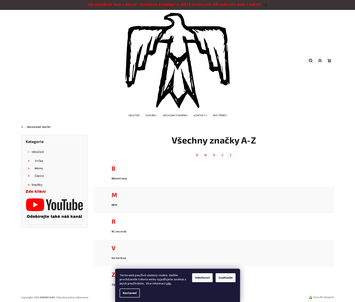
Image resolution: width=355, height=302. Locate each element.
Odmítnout (202, 278)
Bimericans (119, 178)
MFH (114, 205)
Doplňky (37, 185)
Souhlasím (225, 278)
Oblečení (38, 152)
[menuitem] (134, 115)
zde (168, 283)
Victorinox (119, 258)
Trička (39, 161)
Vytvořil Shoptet (323, 297)
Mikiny (39, 168)
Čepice (39, 176)
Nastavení (130, 293)
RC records (119, 231)
